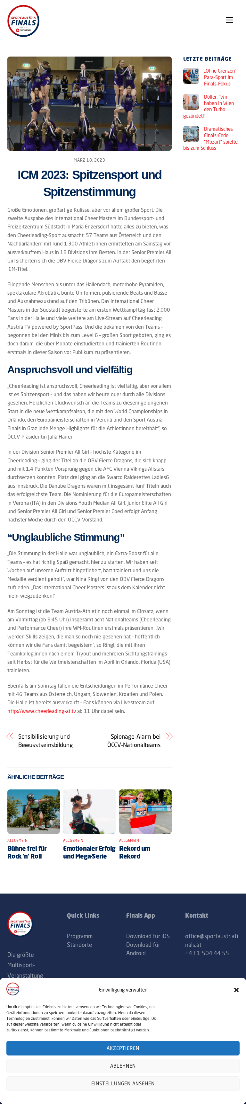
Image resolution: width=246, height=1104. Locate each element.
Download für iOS (148, 935)
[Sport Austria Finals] (23, 35)
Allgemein (17, 840)
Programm (80, 935)
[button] (236, 990)
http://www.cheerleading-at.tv (41, 711)
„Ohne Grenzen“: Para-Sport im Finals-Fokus (220, 77)
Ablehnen (123, 1066)
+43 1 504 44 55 (207, 953)
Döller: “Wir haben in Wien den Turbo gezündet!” (208, 106)
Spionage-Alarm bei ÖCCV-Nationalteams (134, 740)
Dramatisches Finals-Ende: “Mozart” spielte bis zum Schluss (210, 138)
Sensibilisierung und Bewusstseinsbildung (45, 740)
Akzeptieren (123, 1048)
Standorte (79, 944)
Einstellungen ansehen (122, 1084)
